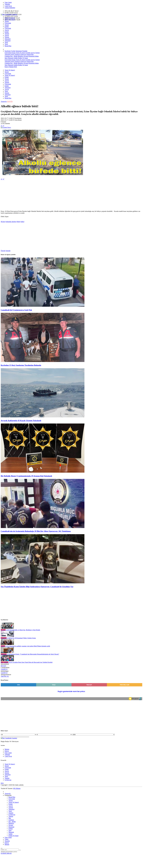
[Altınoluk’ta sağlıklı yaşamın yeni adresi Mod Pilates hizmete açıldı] (7, 644)
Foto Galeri (8, 2)
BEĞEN (3, 666)
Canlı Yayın (8, 6)
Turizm (7, 33)
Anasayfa (4, 101)
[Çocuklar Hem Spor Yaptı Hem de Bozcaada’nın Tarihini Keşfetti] (7, 660)
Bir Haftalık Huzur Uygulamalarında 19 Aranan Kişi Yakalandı (26, 476)
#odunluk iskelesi (10, 221)
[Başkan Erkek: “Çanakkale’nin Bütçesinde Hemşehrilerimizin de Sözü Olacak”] (7, 652)
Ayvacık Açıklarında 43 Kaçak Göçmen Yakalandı (21, 421)
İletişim (11, 67)
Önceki (3, 250)
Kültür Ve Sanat (23, 58)
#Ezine (3, 221)
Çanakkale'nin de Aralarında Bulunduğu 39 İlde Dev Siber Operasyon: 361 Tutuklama (36, 531)
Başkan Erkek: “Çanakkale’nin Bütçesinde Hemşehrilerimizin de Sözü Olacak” (33, 654)
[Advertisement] (59, 195)
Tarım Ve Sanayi (10, 18)
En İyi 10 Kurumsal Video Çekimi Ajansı (21, 638)
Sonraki (8, 250)
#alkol (22, 221)
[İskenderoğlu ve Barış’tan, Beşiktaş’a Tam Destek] (7, 628)
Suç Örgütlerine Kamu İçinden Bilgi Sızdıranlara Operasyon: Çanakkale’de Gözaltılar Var (37, 587)
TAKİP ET (4, 669)
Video (6, 839)
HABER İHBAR (6, 853)
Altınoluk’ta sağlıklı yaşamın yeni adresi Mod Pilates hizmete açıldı (27, 646)
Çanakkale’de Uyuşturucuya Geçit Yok (16, 310)
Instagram (19, 51)
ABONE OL (5, 676)
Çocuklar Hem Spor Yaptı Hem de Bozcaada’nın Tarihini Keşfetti (30, 662)
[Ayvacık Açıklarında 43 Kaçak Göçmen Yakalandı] (42, 417)
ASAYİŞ (10, 101)
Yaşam (7, 21)
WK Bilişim (16, 788)
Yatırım (28, 54)
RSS (15, 67)
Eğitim (36, 56)
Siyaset (25, 56)
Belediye (20, 56)
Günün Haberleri (10, 7)
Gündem (7, 56)
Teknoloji (8, 39)
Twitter (13, 51)
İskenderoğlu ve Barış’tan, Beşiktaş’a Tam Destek (23, 630)
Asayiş (7, 30)
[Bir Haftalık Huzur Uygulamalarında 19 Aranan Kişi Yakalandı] (42, 472)
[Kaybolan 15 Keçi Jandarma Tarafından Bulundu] (42, 361)
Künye (7, 67)
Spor (6, 58)
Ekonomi (31, 56)
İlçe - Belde (14, 56)
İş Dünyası (22, 54)
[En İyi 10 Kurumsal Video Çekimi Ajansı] (7, 636)
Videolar (7, 4)
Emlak (7, 26)
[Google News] (6, 127)
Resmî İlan (8, 46)
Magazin (10, 58)
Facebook (8, 51)
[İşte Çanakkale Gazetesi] (9, 14)
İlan (32, 54)
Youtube (24, 51)
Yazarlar (7, 841)
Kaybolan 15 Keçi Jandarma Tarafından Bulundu (21, 365)
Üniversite (8, 23)
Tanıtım (16, 54)
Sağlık (15, 58)
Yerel (6, 42)
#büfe (18, 221)
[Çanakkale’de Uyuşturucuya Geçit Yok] (42, 306)
